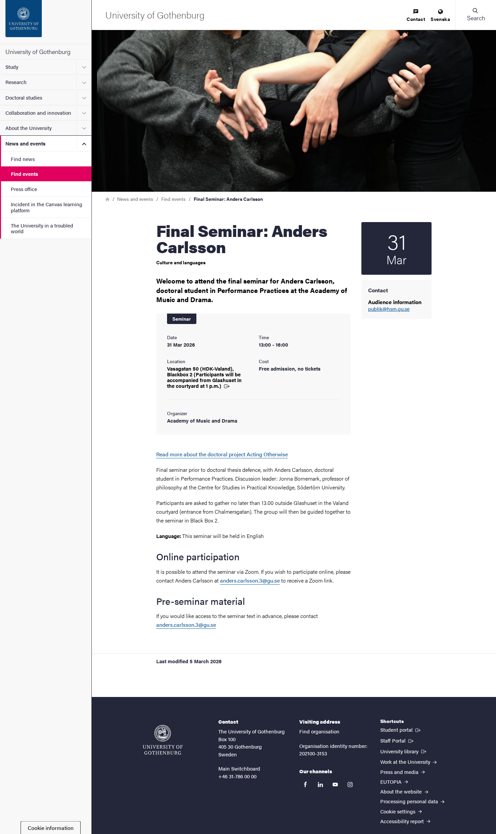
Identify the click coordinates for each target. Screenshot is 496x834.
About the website (401, 791)
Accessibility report (402, 821)
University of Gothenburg (38, 51)
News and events (25, 143)
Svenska (440, 19)
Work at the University (406, 761)
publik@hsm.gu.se (389, 309)
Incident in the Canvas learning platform (46, 206)
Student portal (401, 729)
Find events (24, 173)
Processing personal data (409, 801)
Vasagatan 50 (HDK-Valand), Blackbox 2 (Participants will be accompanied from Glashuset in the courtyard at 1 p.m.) (204, 377)
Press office (24, 188)
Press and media (400, 771)
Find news (23, 158)
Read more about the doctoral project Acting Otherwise (222, 454)
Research (16, 81)
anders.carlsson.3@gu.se (250, 580)
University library (404, 751)
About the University (28, 127)
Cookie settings (398, 811)
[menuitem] (416, 15)
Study (11, 66)
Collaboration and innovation (38, 112)
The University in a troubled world (42, 228)
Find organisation (319, 731)
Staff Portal (397, 740)
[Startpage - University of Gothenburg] (45, 22)
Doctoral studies (23, 97)
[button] (476, 15)
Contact (416, 19)
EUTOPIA (391, 781)
